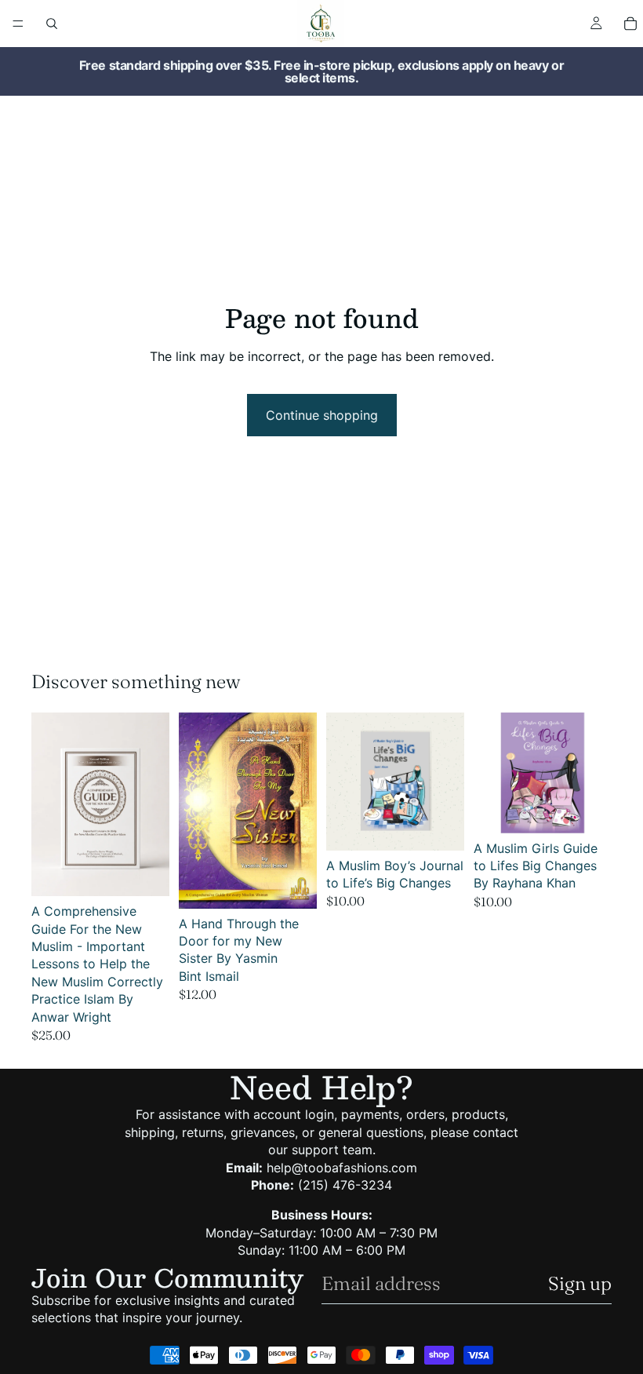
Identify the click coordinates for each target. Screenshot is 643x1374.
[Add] (145, 872)
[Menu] (18, 23)
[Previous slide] (196, 810)
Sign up (580, 1283)
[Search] (52, 23)
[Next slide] (299, 810)
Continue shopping (322, 415)
